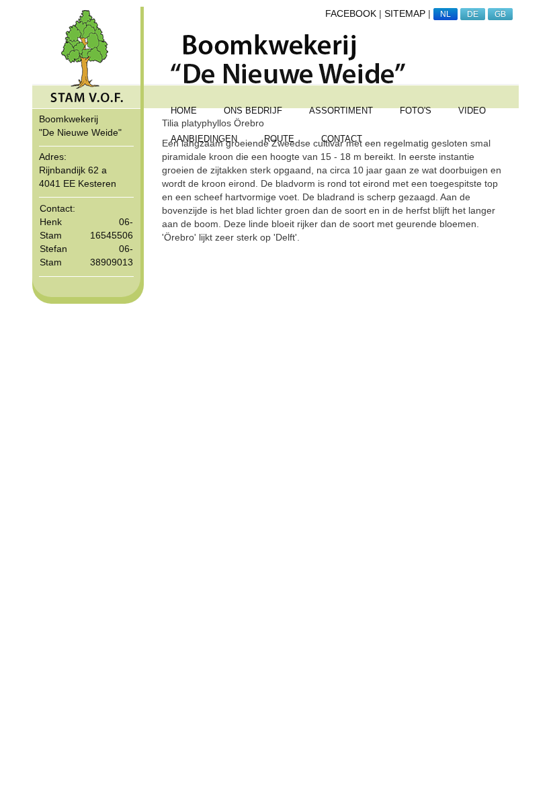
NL (445, 14)
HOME (184, 111)
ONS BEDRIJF (253, 111)
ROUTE (279, 139)
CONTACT (341, 139)
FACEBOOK (350, 13)
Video (472, 111)
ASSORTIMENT (341, 111)
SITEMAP (404, 13)
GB (500, 14)
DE (472, 14)
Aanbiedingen (204, 139)
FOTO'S (415, 111)
